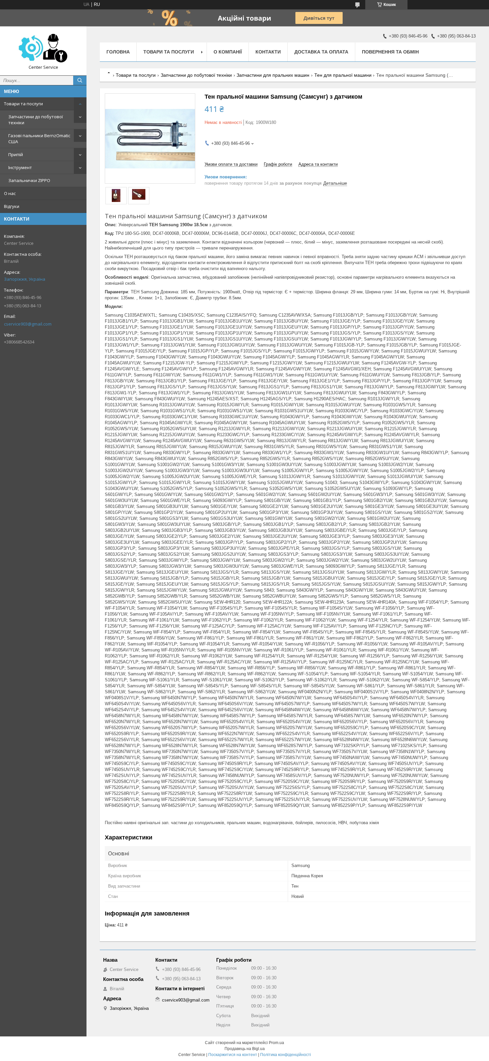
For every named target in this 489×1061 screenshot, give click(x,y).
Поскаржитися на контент (232, 1054)
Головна (118, 51)
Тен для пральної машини (343, 75)
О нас (10, 193)
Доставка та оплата (321, 51)
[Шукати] (79, 80)
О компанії (228, 51)
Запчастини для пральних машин (273, 75)
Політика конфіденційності (285, 1054)
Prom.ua (276, 1042)
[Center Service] (43, 47)
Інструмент (20, 167)
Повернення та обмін (390, 51)
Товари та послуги (23, 104)
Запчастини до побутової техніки (35, 120)
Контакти (268, 51)
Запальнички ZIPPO (29, 180)
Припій (15, 154)
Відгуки (11, 206)
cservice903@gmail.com (28, 324)
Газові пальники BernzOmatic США (39, 139)
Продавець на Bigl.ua (245, 1048)
